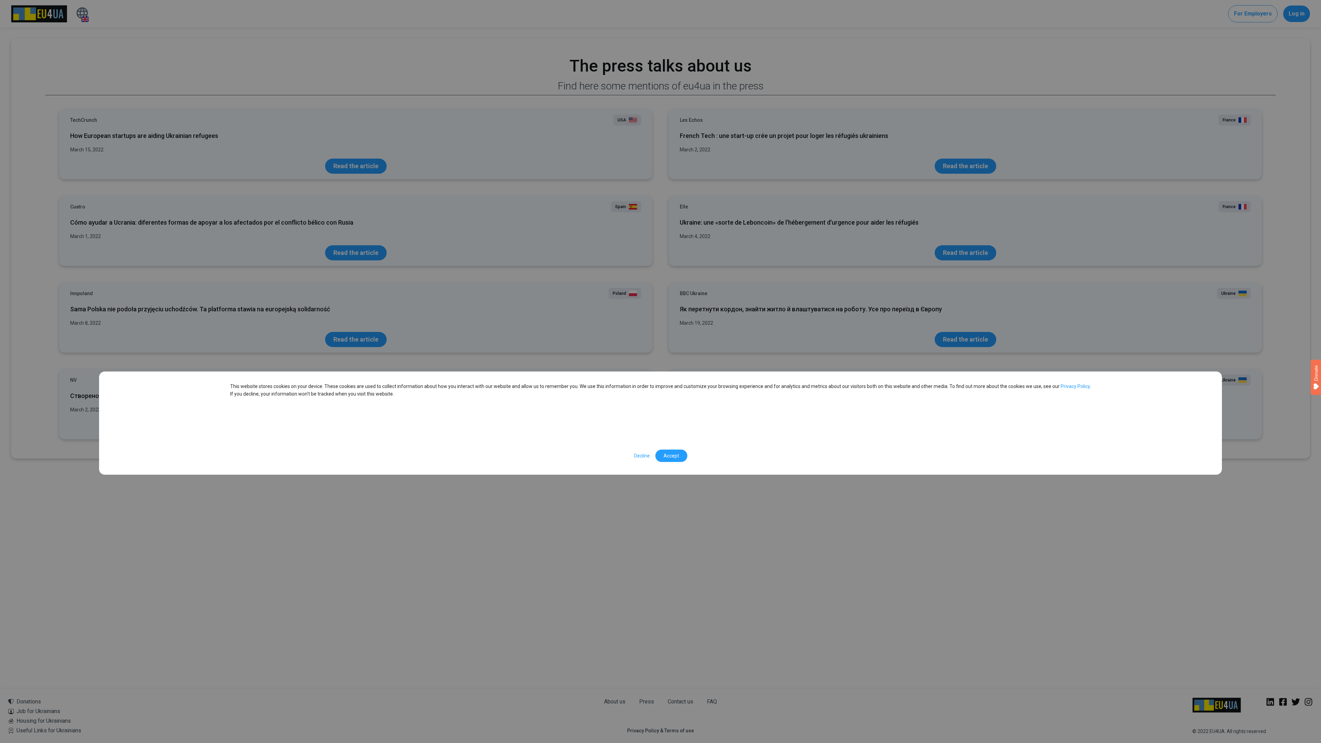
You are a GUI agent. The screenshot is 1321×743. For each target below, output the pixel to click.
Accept (671, 456)
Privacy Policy (1075, 386)
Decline (642, 456)
